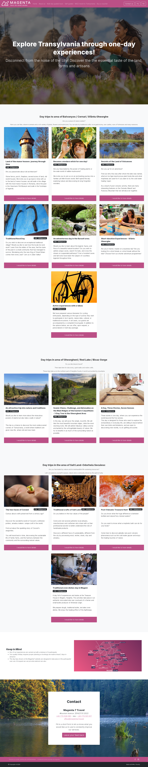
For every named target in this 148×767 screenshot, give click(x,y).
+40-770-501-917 (85, 716)
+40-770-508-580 (63, 716)
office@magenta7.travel (74, 719)
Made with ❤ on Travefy (133, 764)
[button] (35, 4)
